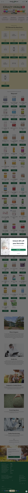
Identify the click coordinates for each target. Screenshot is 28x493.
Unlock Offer (18, 249)
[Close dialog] (26, 238)
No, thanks (18, 253)
